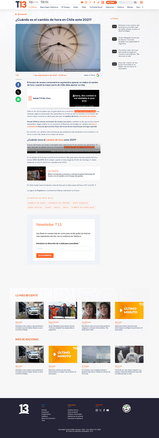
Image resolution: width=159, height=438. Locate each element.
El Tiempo (66, 7)
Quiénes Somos (73, 410)
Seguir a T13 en (89, 75)
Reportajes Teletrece (49, 7)
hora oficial (35, 207)
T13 (17, 75)
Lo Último (33, 7)
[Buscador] (135, 2)
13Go (43, 420)
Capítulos (45, 416)
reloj (57, 207)
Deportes (110, 7)
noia (66, 207)
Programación (46, 414)
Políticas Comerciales (75, 414)
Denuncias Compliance (75, 418)
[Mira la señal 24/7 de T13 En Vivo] (111, 2)
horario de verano (59, 203)
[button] (142, 7)
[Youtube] (108, 411)
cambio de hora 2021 (83, 207)
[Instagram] (97, 411)
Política (120, 7)
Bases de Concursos (48, 418)
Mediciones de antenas (75, 416)
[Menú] (141, 2)
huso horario (80, 203)
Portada (44, 410)
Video (75, 7)
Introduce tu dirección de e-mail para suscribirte (57, 243)
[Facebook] (104, 411)
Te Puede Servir (96, 7)
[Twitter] (100, 411)
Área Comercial (73, 412)
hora (48, 207)
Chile (84, 7)
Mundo (130, 7)
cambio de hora (37, 203)
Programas (45, 412)
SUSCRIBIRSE (44, 255)
